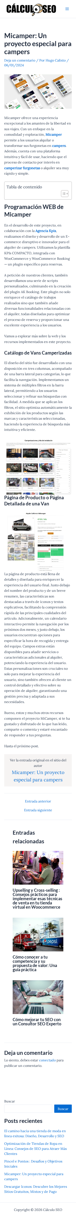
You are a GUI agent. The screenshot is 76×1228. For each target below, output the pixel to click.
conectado (47, 1060)
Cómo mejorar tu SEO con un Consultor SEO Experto (37, 1021)
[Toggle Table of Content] (62, 193)
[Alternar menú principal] (67, 8)
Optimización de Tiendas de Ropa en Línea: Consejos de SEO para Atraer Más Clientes (35, 1148)
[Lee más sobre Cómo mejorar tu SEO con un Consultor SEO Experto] (38, 997)
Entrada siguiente (38, 810)
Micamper (54, 134)
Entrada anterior (38, 801)
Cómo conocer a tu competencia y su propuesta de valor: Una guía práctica (35, 963)
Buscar (9, 1101)
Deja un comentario (19, 60)
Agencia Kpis (45, 231)
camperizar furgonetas (22, 168)
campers (59, 145)
